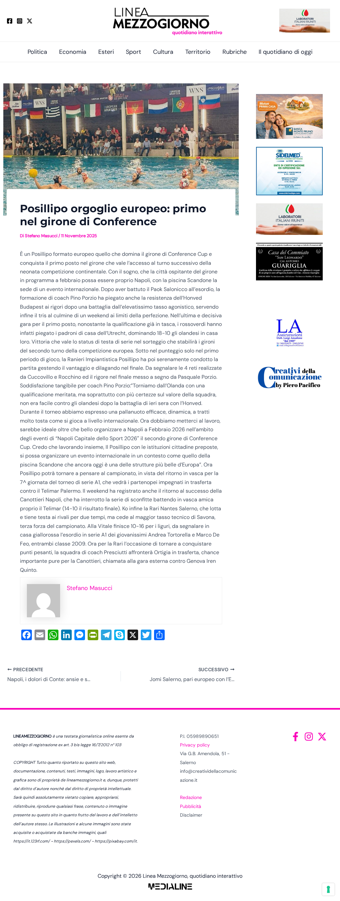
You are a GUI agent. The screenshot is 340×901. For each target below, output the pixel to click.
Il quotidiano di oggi (285, 52)
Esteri (106, 52)
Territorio (198, 52)
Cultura (163, 52)
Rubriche (234, 52)
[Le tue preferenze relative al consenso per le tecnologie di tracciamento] (328, 889)
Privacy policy (195, 745)
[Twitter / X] (30, 21)
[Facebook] (10, 21)
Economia (72, 52)
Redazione (191, 797)
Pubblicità (190, 806)
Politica (37, 52)
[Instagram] (20, 21)
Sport (133, 52)
